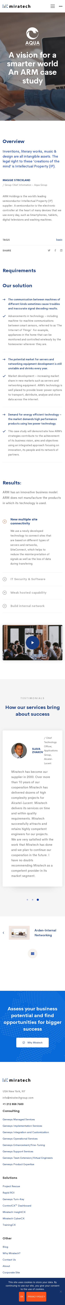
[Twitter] (49, 250)
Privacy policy (36, 1296)
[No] (60, 1291)
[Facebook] (55, 250)
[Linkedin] (61, 250)
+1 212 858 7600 (13, 1104)
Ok (21, 1296)
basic (59, 240)
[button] (27, 899)
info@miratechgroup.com (18, 1098)
